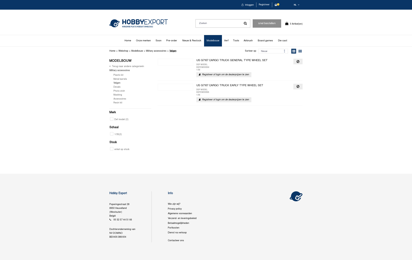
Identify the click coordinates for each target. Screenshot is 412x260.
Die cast (282, 41)
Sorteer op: (251, 51)
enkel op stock (121, 149)
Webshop (123, 51)
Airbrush (248, 41)
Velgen (172, 51)
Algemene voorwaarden (180, 214)
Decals (117, 87)
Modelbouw (213, 41)
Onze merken (143, 41)
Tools (236, 41)
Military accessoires (156, 51)
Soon (158, 41)
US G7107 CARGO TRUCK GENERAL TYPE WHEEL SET (232, 60)
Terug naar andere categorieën (128, 66)
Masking (117, 95)
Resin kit (117, 103)
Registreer (264, 5)
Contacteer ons (176, 241)
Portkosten (173, 228)
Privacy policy (175, 209)
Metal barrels (120, 79)
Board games (265, 41)
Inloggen (249, 5)
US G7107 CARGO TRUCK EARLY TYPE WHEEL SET (229, 85)
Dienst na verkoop (177, 233)
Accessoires (119, 99)
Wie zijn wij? (174, 204)
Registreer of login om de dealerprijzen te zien (225, 75)
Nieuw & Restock (191, 41)
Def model (121, 120)
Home (128, 41)
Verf (226, 41)
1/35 (118, 134)
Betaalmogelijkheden (178, 223)
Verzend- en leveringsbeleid (182, 218)
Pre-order (171, 41)
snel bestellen (267, 23)
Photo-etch (119, 91)
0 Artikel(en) (296, 24)
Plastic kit (118, 75)
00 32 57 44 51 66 (122, 220)
